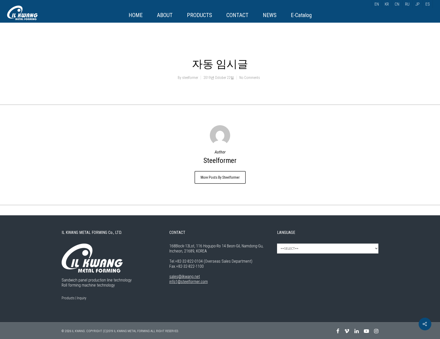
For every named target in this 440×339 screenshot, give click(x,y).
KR (387, 4)
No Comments (249, 78)
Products (68, 298)
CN (397, 4)
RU (407, 4)
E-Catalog (301, 15)
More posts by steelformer (220, 177)
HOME (136, 15)
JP (417, 4)
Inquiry (81, 298)
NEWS (270, 15)
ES (427, 4)
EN (377, 4)
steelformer (190, 78)
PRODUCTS (199, 15)
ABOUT (165, 15)
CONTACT (237, 15)
